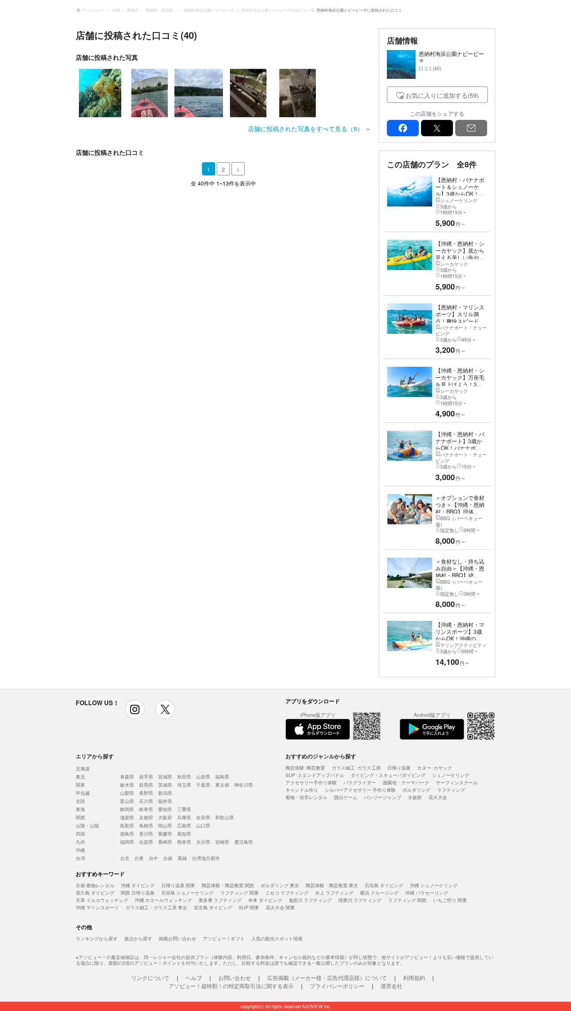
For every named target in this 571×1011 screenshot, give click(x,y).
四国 (80, 833)
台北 (124, 858)
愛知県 (165, 809)
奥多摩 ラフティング (220, 900)
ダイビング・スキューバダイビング (388, 775)
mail (471, 128)
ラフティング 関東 (239, 892)
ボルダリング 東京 (280, 885)
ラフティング (451, 789)
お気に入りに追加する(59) (442, 95)
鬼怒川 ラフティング (310, 900)
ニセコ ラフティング (286, 892)
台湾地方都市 (206, 858)
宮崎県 (222, 841)
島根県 (146, 825)
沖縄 (80, 849)
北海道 (83, 768)
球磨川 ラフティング (359, 900)
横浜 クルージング (379, 892)
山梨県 (127, 792)
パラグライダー (359, 782)
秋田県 (184, 776)
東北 (80, 776)
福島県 (222, 776)
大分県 (203, 841)
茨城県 (165, 784)
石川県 (146, 801)
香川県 (146, 833)
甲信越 (83, 792)
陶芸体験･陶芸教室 (305, 767)
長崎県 (165, 841)
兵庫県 (184, 817)
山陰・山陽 (87, 825)
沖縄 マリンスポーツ (97, 907)
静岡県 (127, 809)
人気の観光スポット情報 (277, 938)
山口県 (203, 825)
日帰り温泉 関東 (178, 885)
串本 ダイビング (265, 900)
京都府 (146, 817)
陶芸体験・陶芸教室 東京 (332, 885)
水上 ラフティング (334, 892)
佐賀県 (146, 841)
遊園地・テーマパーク (406, 782)
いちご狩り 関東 (450, 900)
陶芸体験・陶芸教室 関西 (228, 885)
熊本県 (184, 841)
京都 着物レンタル (95, 885)
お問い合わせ (234, 978)
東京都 (222, 784)
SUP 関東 (249, 907)
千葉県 (203, 784)
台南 (167, 858)
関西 (80, 817)
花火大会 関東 (280, 907)
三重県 (184, 809)
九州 (80, 841)
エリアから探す (95, 756)
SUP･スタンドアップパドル (315, 775)
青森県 (127, 776)
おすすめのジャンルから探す (321, 756)
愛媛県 (165, 833)
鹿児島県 (243, 841)
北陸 (80, 801)
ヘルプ (194, 978)
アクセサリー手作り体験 (311, 782)
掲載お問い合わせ (177, 938)
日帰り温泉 (399, 767)
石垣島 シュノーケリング (187, 892)
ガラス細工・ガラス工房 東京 (156, 907)
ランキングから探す (97, 938)
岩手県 (146, 776)
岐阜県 (146, 809)
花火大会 (437, 797)
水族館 (415, 797)
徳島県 (127, 833)
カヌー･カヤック (434, 767)
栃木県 (127, 784)
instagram (134, 709)
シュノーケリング (450, 775)
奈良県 (203, 817)
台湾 (80, 858)
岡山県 (165, 825)
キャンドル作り (302, 789)
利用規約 (414, 978)
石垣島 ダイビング (384, 885)
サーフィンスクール (457, 782)
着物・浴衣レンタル (306, 797)
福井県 (165, 801)
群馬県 (146, 784)
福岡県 (127, 841)
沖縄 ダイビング (138, 885)
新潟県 (165, 792)
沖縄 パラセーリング (426, 892)
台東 (139, 858)
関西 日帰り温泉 (138, 892)
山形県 (203, 776)
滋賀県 (127, 817)
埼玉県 (184, 784)
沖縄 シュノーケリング (434, 885)
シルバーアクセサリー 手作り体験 (360, 789)
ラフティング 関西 (407, 900)
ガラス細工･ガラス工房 (356, 767)
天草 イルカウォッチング (102, 900)
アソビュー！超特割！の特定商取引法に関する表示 (231, 986)
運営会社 (391, 986)
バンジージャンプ (382, 797)
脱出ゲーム (345, 797)
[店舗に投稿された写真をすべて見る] (223, 93)
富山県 (127, 801)
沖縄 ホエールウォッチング (163, 900)
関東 (80, 784)
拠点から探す (138, 938)
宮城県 (165, 776)
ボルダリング (416, 789)
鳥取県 (127, 825)
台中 (153, 858)
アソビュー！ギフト (224, 938)
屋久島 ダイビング (95, 892)
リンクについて (150, 978)
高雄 (182, 858)
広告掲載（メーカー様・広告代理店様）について (327, 978)
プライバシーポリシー (337, 986)
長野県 (146, 792)
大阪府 (165, 817)
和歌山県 (224, 817)
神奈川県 (243, 784)
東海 (80, 809)
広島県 (184, 825)
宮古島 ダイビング (213, 907)
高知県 (184, 833)
